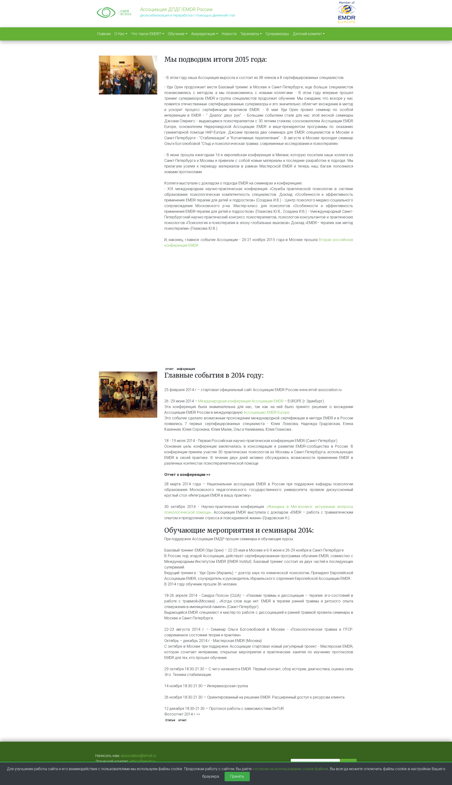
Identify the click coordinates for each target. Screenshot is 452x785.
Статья (170, 720)
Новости (229, 34)
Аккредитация (203, 34)
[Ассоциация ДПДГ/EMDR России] (114, 12)
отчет (169, 369)
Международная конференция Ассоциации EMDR (240, 401)
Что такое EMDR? (146, 34)
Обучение (176, 34)
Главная (104, 34)
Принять (237, 776)
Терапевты (249, 34)
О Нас (119, 34)
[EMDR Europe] (347, 11)
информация (186, 369)
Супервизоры (277, 34)
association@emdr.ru (138, 755)
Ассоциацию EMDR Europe (266, 412)
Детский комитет (307, 34)
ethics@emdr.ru (143, 761)
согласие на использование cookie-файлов (290, 769)
